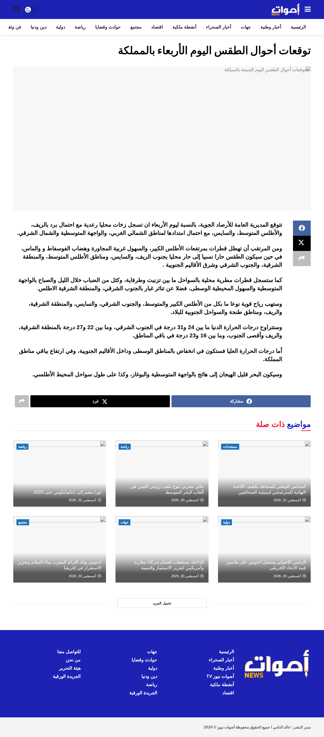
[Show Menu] (308, 9)
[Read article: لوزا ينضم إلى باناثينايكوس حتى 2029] (59, 473)
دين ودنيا (39, 26)
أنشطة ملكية (184, 26)
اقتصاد (157, 26)
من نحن (73, 659)
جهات (246, 26)
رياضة (80, 26)
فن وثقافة (12, 26)
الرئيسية (298, 26)
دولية (60, 26)
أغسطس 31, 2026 (287, 500)
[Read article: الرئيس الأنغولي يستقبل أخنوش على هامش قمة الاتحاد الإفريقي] (264, 549)
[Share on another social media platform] (302, 258)
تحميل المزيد (162, 603)
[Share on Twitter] (302, 243)
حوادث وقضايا (108, 26)
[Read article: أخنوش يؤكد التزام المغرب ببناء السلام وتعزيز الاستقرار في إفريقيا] (59, 549)
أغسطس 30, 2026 (185, 500)
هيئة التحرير (70, 668)
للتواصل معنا (69, 651)
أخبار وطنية (270, 26)
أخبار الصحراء (218, 26)
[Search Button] (16, 9)
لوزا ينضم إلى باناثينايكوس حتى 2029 (68, 492)
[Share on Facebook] (302, 228)
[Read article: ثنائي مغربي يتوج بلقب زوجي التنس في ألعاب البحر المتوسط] (161, 473)
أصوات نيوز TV (220, 676)
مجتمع (136, 26)
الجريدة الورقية (143, 692)
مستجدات (230, 446)
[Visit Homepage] (285, 9)
